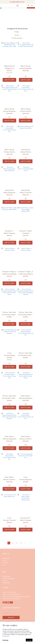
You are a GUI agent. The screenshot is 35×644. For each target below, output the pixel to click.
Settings (5, 640)
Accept (29, 640)
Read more (6, 636)
